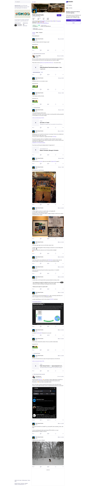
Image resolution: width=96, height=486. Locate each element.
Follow (59, 15)
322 (38, 19)
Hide (54, 172)
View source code (21, 484)
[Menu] (63, 15)
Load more (48, 469)
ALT (55, 417)
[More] (63, 50)
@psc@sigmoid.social (35, 16)
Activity (33, 32)
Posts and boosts (35, 35)
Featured (40, 32)
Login (73, 22)
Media (37, 32)
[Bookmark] (55, 50)
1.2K (33, 19)
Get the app (22, 483)
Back (35, 1)
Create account (73, 20)
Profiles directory (24, 480)
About (20, 480)
